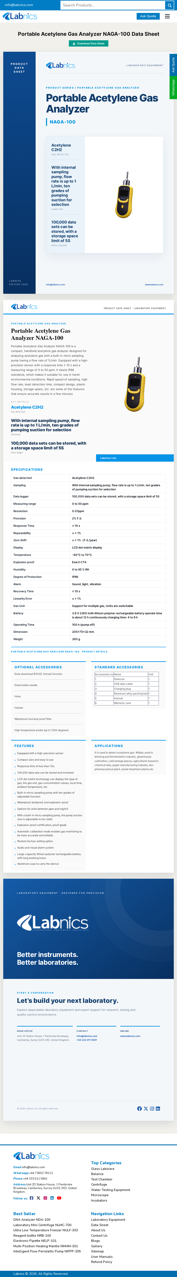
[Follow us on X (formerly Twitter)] (38, 1198)
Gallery (97, 1246)
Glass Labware (102, 1169)
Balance (97, 1174)
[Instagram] (152, 1109)
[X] (146, 1109)
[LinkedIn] (158, 1109)
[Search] (169, 5)
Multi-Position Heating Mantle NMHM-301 (45, 1246)
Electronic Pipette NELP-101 (35, 1241)
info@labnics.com (19, 4)
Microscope (100, 1195)
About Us (98, 1230)
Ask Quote (148, 16)
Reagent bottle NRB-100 (32, 1236)
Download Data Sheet (90, 43)
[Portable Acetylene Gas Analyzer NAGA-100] (124, 194)
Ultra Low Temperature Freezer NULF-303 (45, 1230)
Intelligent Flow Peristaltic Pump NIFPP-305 (47, 1251)
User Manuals (102, 1257)
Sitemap (97, 1251)
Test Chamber (101, 1179)
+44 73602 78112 (33, 1173)
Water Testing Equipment (110, 1190)
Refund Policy (101, 1262)
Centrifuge (99, 1185)
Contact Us (99, 1236)
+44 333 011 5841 (87, 1039)
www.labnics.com (154, 284)
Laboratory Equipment (108, 1220)
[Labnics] (20, 16)
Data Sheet (99, 1225)
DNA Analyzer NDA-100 (31, 1220)
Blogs (95, 1241)
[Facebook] (139, 1109)
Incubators (99, 1201)
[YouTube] (59, 1198)
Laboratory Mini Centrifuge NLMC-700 (42, 1225)
